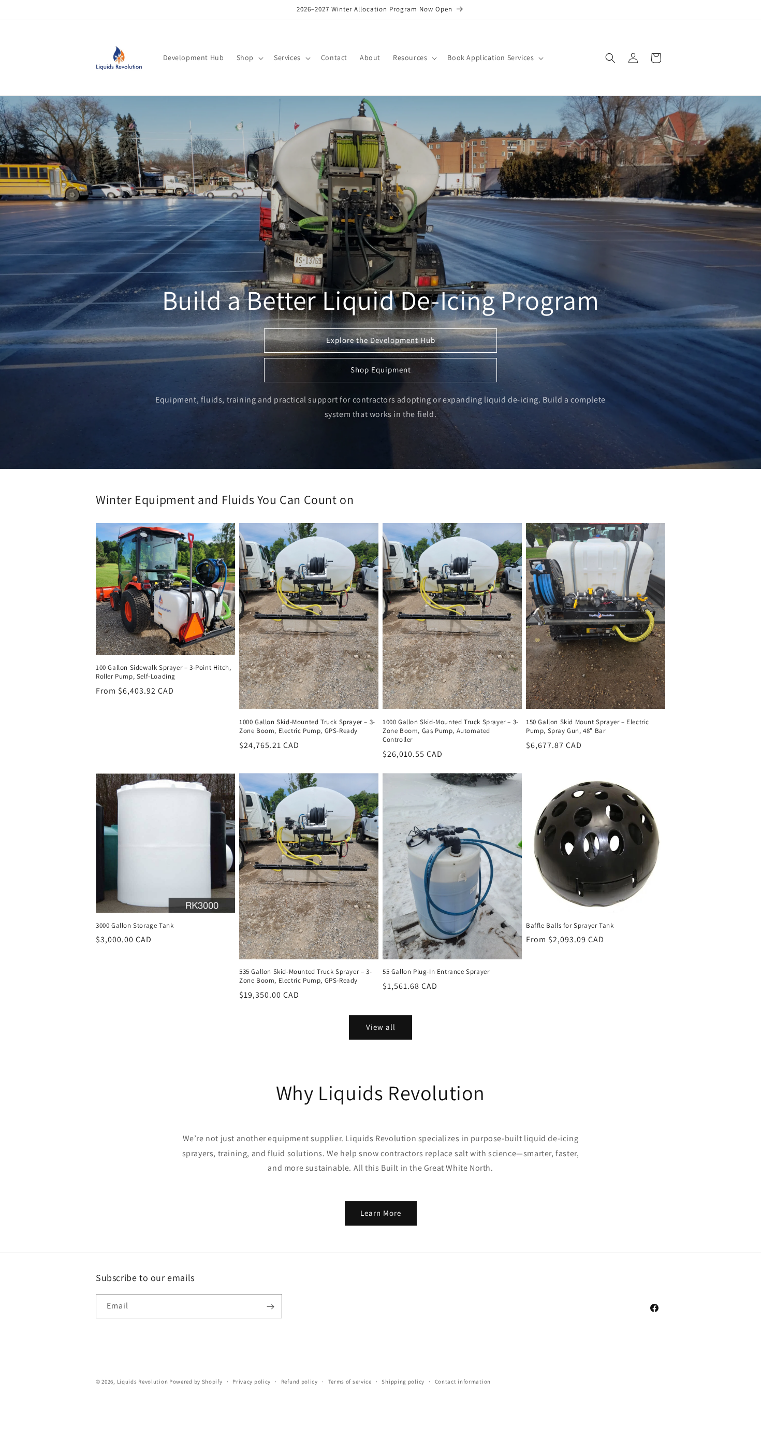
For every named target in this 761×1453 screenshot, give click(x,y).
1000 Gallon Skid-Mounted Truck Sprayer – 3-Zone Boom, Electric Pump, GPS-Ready (307, 726)
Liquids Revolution (142, 1381)
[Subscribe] (270, 1306)
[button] (249, 57)
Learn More (380, 1213)
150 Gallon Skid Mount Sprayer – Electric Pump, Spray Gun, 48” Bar (587, 726)
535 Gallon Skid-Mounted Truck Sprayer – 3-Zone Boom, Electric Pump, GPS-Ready (305, 976)
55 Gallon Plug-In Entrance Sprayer (436, 972)
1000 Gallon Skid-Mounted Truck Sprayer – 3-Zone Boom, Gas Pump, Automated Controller (451, 731)
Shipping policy (403, 1381)
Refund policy (299, 1381)
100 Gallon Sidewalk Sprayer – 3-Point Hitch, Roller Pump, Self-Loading (163, 672)
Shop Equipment (380, 370)
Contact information (463, 1381)
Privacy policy (251, 1381)
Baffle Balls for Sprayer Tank (569, 926)
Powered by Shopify (196, 1381)
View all (381, 1027)
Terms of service (350, 1381)
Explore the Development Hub (380, 340)
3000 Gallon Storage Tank (134, 926)
